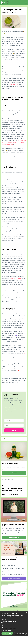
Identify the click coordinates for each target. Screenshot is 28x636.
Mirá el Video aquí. (14, 84)
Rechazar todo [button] (20, 633)
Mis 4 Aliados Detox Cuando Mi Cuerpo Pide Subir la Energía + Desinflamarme (12, 489)
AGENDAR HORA (14, 537)
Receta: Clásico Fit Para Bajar (10, 494)
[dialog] (14, 623)
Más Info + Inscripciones (14, 578)
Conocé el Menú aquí (15, 278)
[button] (14, 631)
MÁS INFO (14, 473)
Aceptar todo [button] (7, 633)
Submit (14, 430)
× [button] (26, 612)
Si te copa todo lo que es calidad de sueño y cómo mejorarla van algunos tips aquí (14, 142)
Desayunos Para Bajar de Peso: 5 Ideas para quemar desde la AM (12, 484)
